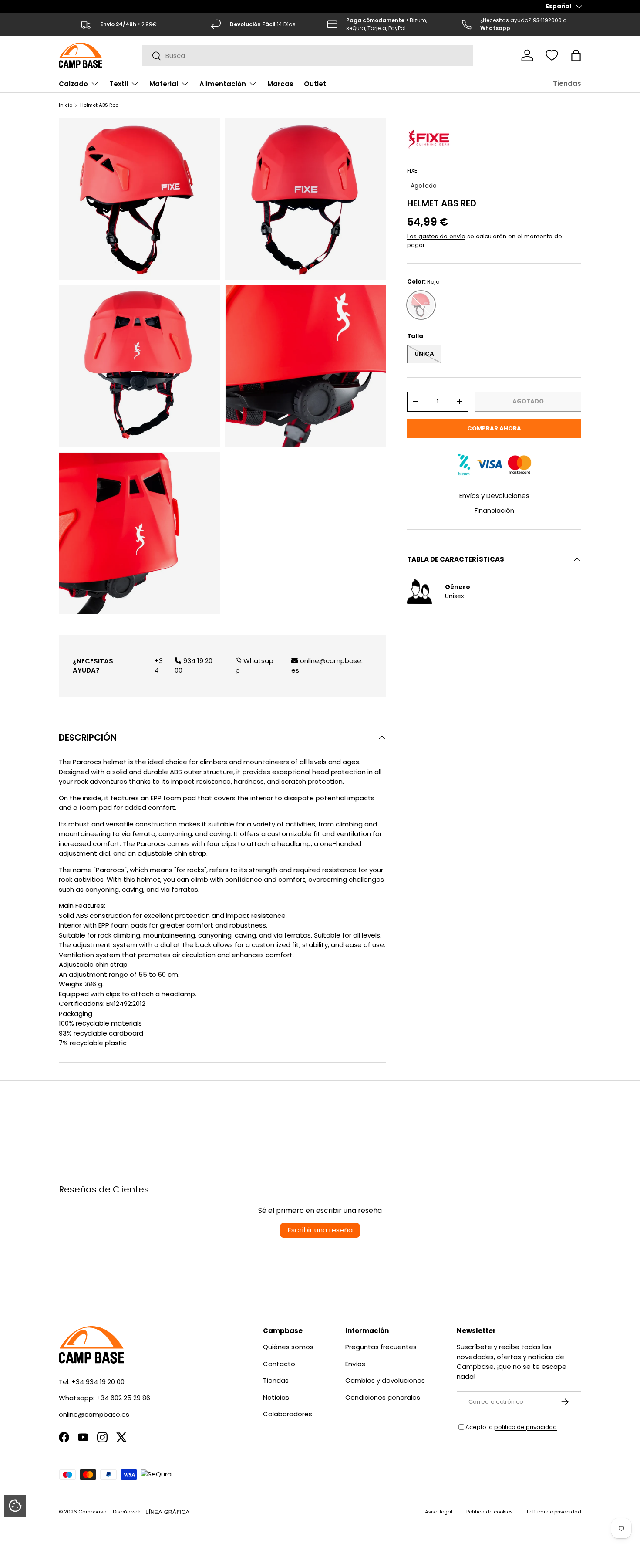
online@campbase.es (327, 665)
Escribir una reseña (320, 1230)
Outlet (315, 83)
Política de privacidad (554, 1511)
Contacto (279, 1363)
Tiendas (567, 83)
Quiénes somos (288, 1346)
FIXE (412, 170)
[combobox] (307, 55)
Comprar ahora (494, 428)
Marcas (280, 83)
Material (163, 83)
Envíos (355, 1363)
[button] (576, 55)
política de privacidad (525, 1427)
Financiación (494, 510)
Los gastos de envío (436, 236)
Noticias (276, 1397)
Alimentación (222, 83)
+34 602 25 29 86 (123, 1397)
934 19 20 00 (193, 665)
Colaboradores (287, 1413)
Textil (118, 83)
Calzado (73, 83)
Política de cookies (489, 1511)
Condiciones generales (382, 1397)
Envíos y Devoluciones (494, 495)
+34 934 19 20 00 (98, 1381)
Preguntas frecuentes (381, 1346)
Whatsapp (254, 665)
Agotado (528, 401)
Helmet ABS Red (99, 105)
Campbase (92, 1511)
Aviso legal (438, 1511)
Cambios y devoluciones (385, 1380)
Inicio (65, 105)
